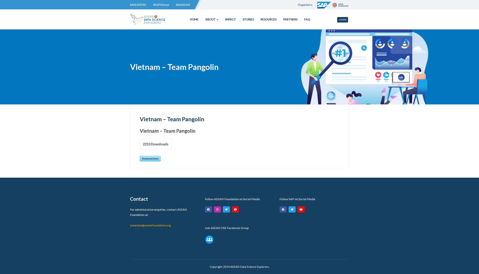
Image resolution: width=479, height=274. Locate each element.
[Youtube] (235, 209)
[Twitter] (226, 209)
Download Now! (150, 158)
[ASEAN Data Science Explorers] (148, 19)
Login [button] (342, 19)
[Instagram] (217, 209)
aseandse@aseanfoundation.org (150, 225)
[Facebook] (208, 209)
